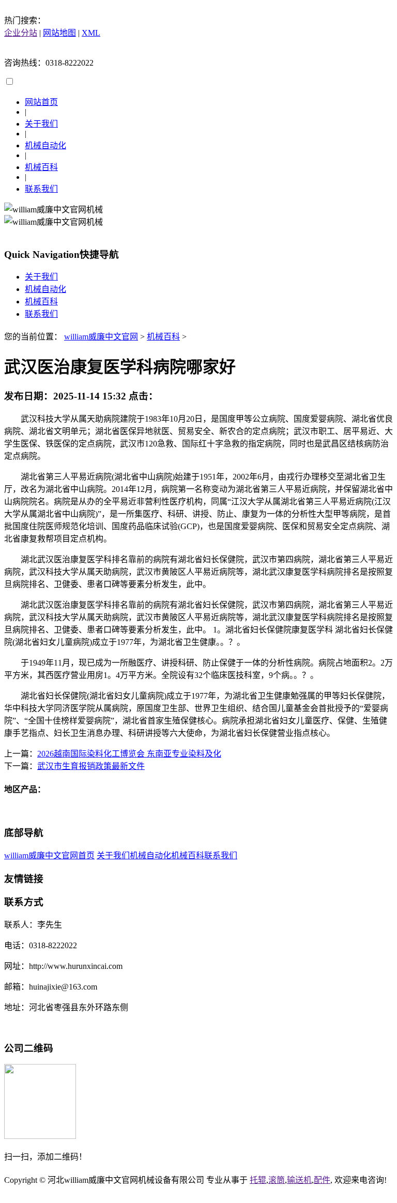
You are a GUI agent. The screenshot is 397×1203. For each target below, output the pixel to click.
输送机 (299, 1180)
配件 (322, 1180)
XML (91, 32)
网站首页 (41, 102)
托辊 (258, 1180)
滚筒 (276, 1180)
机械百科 (41, 167)
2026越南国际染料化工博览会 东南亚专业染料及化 (129, 753)
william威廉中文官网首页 (49, 855)
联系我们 (41, 188)
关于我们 (41, 123)
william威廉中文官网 (101, 336)
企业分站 (20, 32)
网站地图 (59, 32)
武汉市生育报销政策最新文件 (91, 766)
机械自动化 (45, 145)
